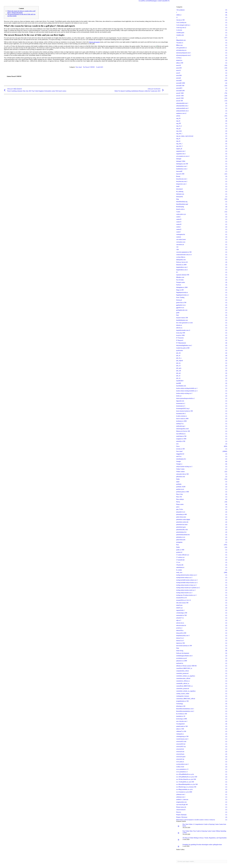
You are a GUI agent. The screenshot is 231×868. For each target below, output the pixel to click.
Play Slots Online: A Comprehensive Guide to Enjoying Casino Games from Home (204, 825)
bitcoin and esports (94, 42)
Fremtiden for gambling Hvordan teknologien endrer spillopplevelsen (202, 844)
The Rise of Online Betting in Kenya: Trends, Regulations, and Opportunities (205, 838)
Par (89, 67)
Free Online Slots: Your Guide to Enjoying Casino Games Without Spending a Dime (204, 831)
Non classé (79, 67)
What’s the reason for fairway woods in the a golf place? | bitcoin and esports (21, 11)
